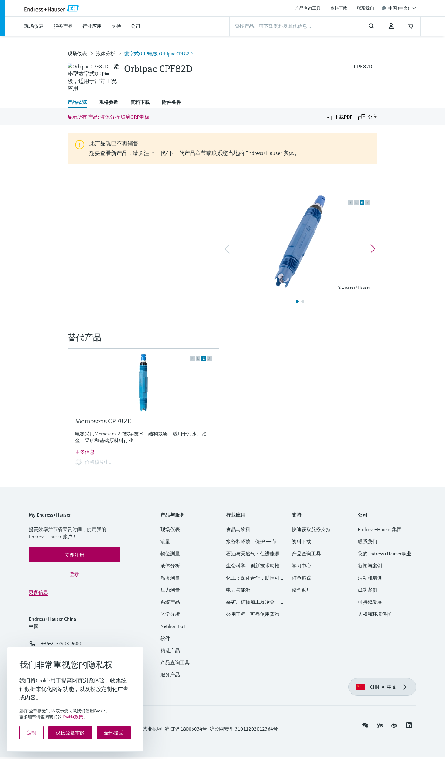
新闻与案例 (370, 566)
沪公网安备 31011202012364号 (243, 729)
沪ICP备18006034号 (185, 729)
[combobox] (402, 8)
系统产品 (170, 602)
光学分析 (170, 614)
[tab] (80, 102)
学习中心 (301, 566)
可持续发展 (370, 602)
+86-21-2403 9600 (61, 643)
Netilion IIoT (173, 626)
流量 (165, 541)
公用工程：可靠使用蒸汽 (252, 614)
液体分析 (105, 54)
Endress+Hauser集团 (380, 529)
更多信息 (84, 452)
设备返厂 (301, 590)
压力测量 (172, 590)
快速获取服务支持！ (313, 529)
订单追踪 (301, 578)
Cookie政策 (73, 717)
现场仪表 (77, 54)
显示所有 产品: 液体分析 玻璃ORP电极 (108, 117)
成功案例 (367, 590)
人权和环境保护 (375, 614)
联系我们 (365, 8)
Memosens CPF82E (103, 421)
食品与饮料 (238, 529)
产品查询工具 (308, 8)
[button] (74, 554)
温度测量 (170, 578)
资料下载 (338, 8)
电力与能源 (238, 590)
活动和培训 (370, 578)
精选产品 (170, 650)
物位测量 (170, 553)
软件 (165, 638)
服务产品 (170, 675)
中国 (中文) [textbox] (398, 8)
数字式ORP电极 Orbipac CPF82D (158, 54)
